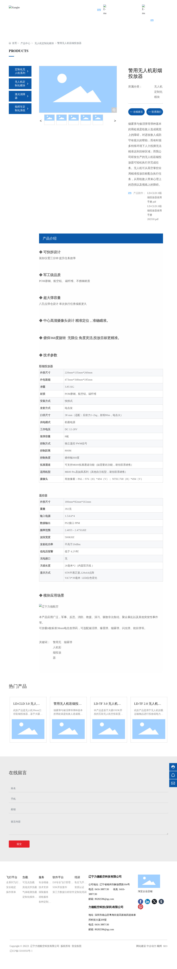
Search (158, 20)
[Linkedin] (147, 901)
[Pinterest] (140, 906)
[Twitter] (154, 901)
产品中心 (25, 43)
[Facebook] (140, 901)
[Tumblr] (161, 901)
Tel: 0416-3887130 (159, 6)
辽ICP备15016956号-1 (21, 951)
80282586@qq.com (104, 899)
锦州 (159, 946)
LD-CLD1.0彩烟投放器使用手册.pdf (154, 197)
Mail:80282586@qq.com (123, 6)
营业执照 (76, 946)
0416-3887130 (102, 889)
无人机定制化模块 (44, 43)
